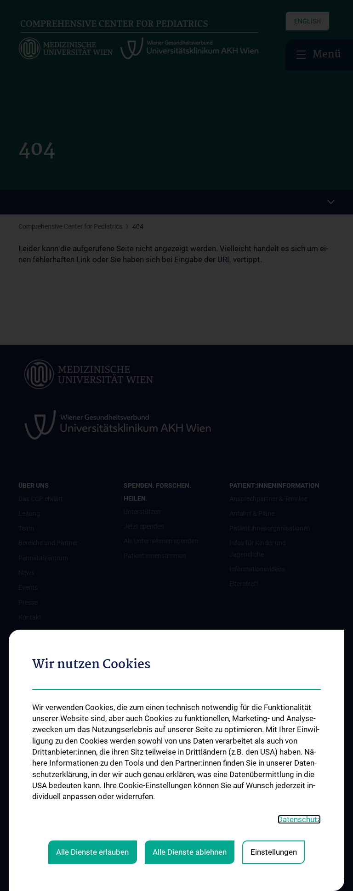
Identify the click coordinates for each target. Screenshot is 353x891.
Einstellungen (274, 852)
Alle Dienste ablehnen (190, 852)
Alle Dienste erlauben (92, 852)
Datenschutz (299, 819)
